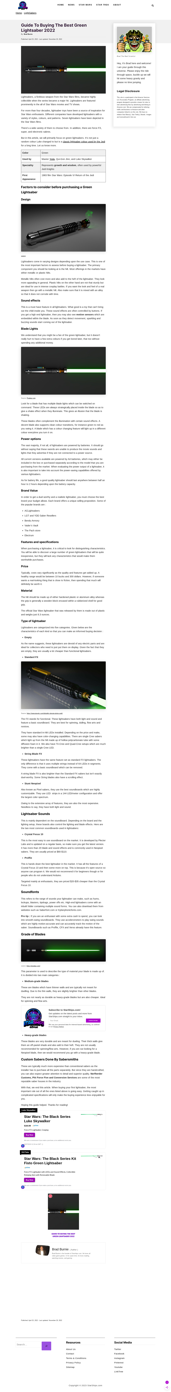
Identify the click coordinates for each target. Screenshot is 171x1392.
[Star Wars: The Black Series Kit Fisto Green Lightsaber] (92, 1158)
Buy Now (29, 1135)
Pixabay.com (31, 398)
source (23, 256)
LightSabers (30, 13)
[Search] (46, 1346)
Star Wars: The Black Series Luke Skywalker (47, 1119)
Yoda (52, 159)
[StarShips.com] (23, 5)
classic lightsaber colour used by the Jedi (84, 141)
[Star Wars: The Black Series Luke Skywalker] (92, 1116)
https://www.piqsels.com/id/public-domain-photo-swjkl (45, 713)
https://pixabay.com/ (33, 966)
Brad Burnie (28, 34)
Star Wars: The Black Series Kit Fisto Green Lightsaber (50, 1161)
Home (19, 13)
